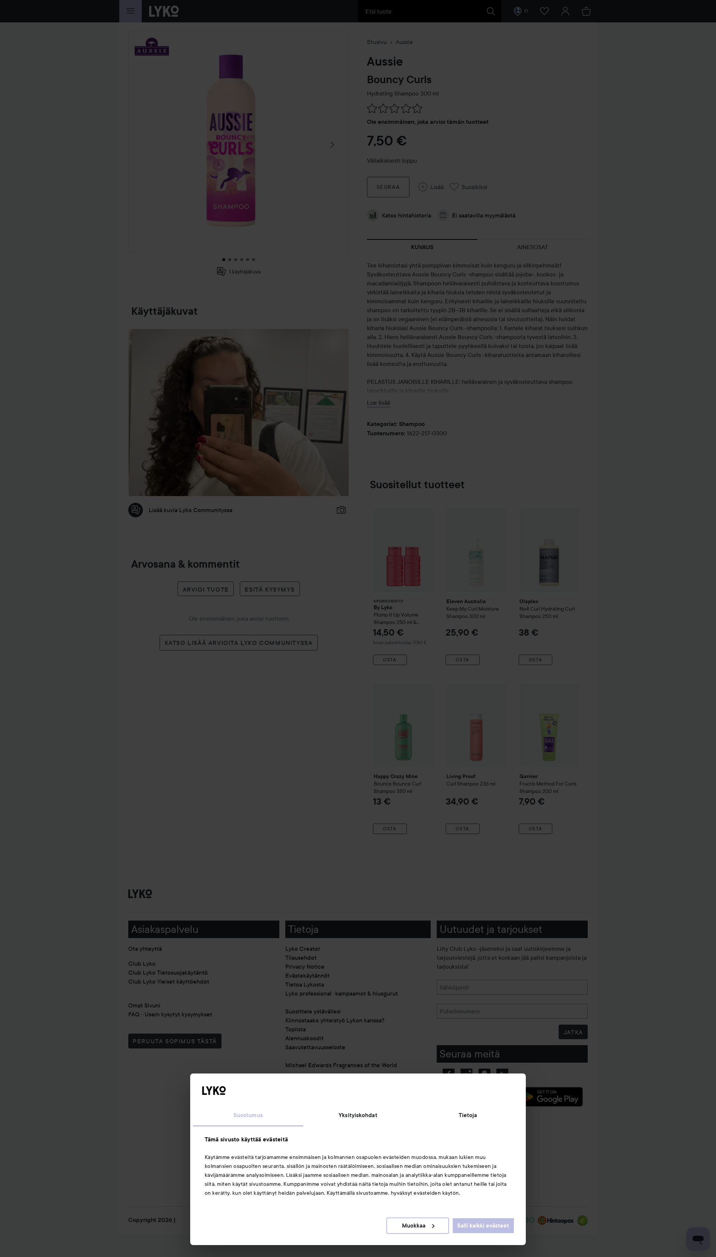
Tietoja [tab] (468, 1115)
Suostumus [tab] (248, 1115)
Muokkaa (413, 1225)
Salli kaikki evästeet (483, 1225)
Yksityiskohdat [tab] (358, 1115)
